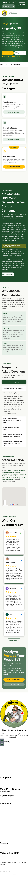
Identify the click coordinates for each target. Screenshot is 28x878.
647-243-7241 (9, 6)
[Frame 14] (2, 744)
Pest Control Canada (14, 730)
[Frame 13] (2, 740)
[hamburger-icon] (24, 13)
